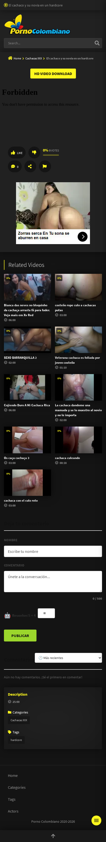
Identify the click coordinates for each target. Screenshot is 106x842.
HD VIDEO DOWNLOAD (53, 73)
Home (17, 58)
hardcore (16, 740)
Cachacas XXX (33, 58)
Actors (13, 811)
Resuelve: (20, 615)
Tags (12, 799)
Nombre (11, 540)
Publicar (20, 635)
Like (19, 153)
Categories (17, 787)
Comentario (14, 565)
